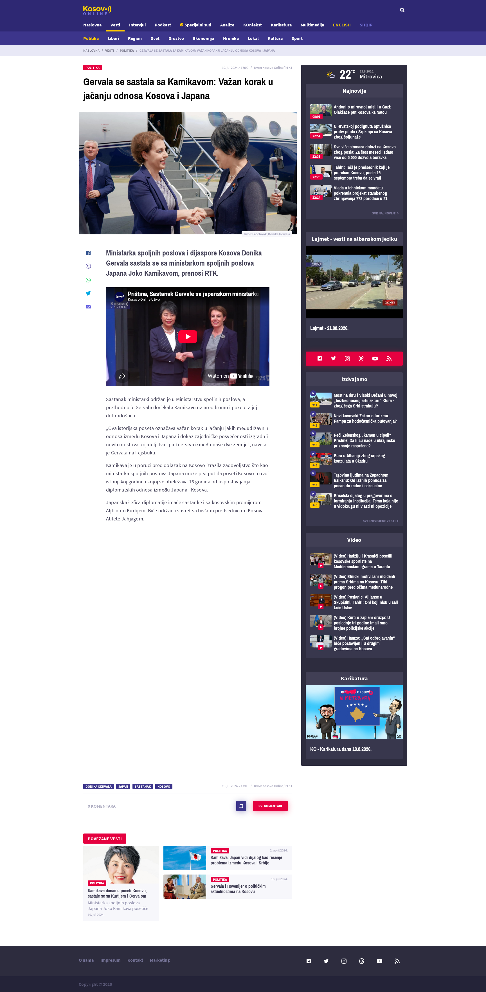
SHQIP (366, 25)
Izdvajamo (354, 378)
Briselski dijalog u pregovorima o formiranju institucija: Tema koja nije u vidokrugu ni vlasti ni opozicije (354, 501)
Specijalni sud (197, 25)
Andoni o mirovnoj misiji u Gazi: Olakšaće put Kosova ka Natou (354, 111)
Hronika (231, 38)
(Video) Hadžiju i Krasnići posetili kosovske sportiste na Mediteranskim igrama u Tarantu (354, 561)
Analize (227, 25)
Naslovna (92, 25)
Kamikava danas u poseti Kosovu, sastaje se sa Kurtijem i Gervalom (121, 883)
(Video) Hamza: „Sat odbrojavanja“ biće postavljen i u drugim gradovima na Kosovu (354, 643)
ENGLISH (342, 25)
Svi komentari (270, 806)
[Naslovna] (97, 10)
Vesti (115, 25)
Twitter (333, 358)
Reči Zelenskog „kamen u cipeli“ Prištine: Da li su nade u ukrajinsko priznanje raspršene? (354, 440)
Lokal (253, 38)
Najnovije (354, 90)
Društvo (176, 38)
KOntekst (252, 25)
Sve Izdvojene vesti (379, 521)
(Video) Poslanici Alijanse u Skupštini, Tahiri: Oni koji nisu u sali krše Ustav (354, 602)
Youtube (375, 358)
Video (354, 539)
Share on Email (88, 307)
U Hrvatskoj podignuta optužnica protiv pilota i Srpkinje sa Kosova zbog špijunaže (354, 132)
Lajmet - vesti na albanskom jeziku (354, 238)
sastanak (143, 786)
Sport (297, 38)
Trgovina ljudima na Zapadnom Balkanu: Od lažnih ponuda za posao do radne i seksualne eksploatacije (354, 480)
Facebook (319, 358)
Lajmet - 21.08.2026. (354, 292)
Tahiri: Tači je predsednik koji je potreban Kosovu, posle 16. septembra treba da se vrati (354, 173)
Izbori (113, 38)
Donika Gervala (99, 786)
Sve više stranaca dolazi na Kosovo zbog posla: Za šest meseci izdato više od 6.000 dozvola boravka (354, 152)
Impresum (110, 960)
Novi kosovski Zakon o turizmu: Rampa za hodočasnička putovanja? (354, 420)
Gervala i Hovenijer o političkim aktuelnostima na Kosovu (227, 887)
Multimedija (312, 25)
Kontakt (135, 960)
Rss (389, 358)
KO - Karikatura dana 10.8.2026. (354, 722)
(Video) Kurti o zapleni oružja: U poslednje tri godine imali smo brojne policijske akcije (354, 623)
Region (135, 38)
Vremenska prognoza (354, 74)
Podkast (163, 25)
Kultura (275, 38)
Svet (155, 38)
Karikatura (281, 25)
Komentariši (241, 806)
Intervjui (137, 25)
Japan (123, 786)
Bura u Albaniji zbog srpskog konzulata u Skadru (354, 460)
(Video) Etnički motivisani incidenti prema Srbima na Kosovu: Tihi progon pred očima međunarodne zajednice (354, 582)
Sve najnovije (384, 213)
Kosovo (164, 786)
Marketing (160, 960)
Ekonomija (203, 38)
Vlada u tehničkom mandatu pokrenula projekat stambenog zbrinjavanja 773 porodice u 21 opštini (354, 193)
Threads (361, 358)
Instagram (347, 358)
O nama (86, 960)
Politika (91, 38)
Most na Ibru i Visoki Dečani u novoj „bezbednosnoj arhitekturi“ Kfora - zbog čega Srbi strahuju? (354, 401)
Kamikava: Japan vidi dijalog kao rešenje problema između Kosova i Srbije (227, 858)
